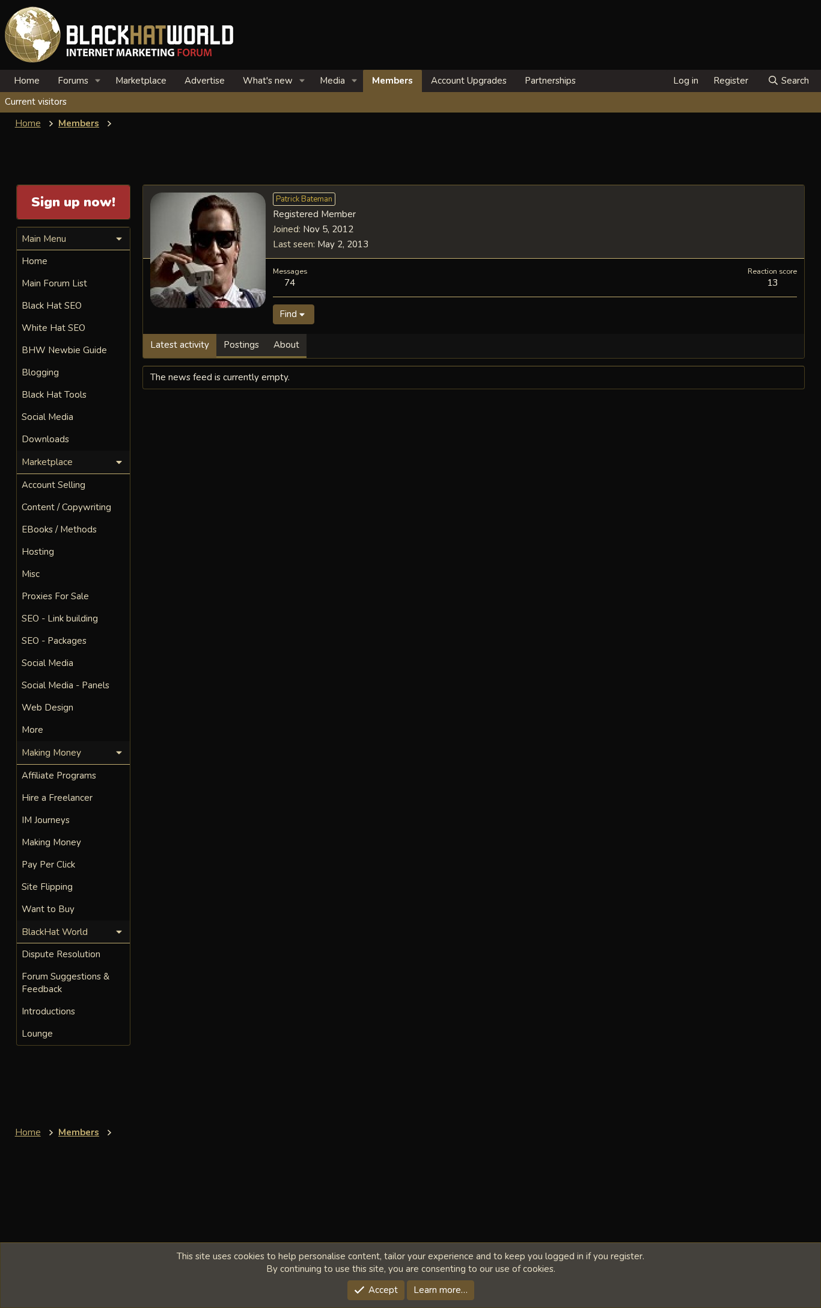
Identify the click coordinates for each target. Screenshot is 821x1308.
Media (332, 81)
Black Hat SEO (52, 306)
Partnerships (550, 81)
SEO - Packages (54, 641)
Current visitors (36, 102)
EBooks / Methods (59, 529)
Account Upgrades (469, 81)
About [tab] (286, 345)
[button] (98, 81)
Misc (31, 574)
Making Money (51, 842)
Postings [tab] (241, 345)
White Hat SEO (53, 328)
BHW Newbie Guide (64, 350)
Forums (73, 81)
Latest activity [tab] (179, 345)
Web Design (47, 708)
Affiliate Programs (59, 776)
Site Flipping (47, 887)
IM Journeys (46, 820)
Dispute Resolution (61, 954)
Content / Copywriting (66, 507)
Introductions (48, 1011)
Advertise (205, 81)
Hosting (38, 552)
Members (392, 81)
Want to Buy (48, 909)
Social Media (47, 417)
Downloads (45, 439)
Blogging (40, 372)
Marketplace (140, 81)
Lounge (37, 1034)
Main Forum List (54, 283)
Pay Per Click (48, 865)
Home (27, 81)
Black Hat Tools (54, 395)
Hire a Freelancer (57, 798)
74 (289, 282)
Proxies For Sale (55, 596)
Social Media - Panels (65, 685)
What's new (268, 81)
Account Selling (53, 485)
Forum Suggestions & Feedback (65, 982)
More (32, 730)
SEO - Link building (60, 618)
